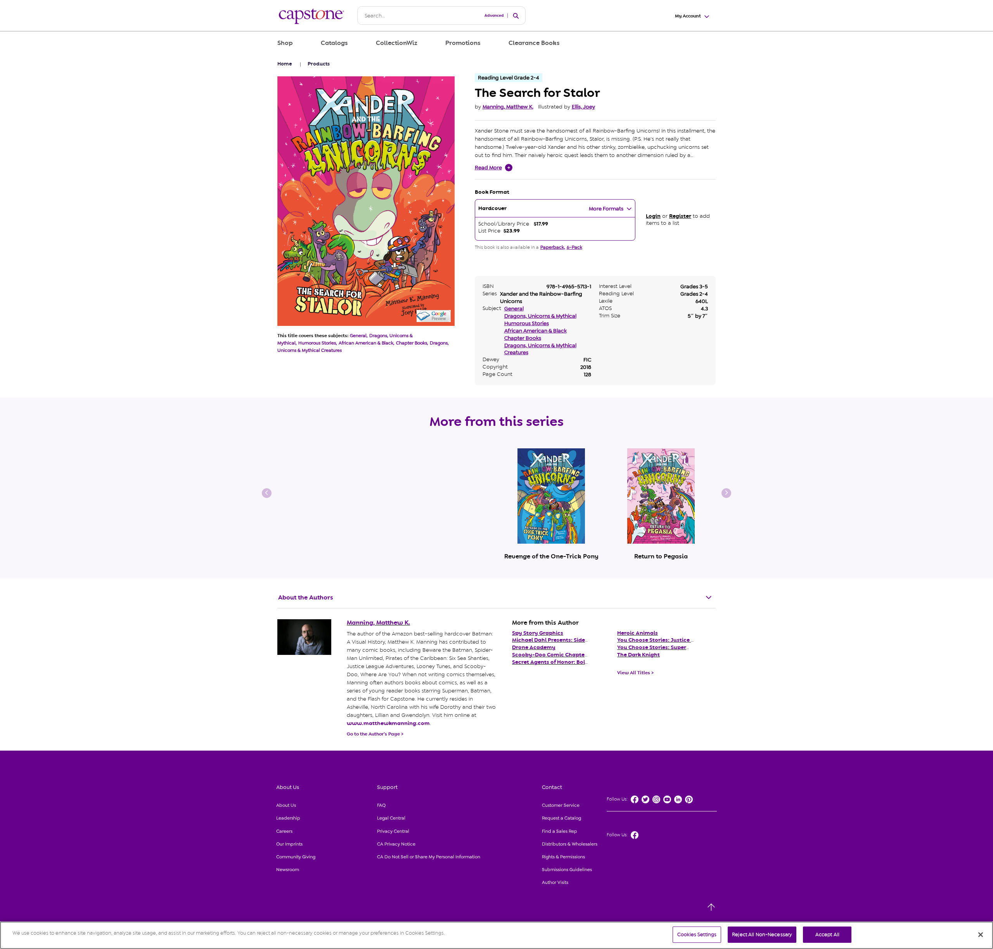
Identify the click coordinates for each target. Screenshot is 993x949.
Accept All (827, 934)
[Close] (980, 934)
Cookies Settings (696, 934)
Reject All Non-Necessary (762, 934)
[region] (496, 935)
